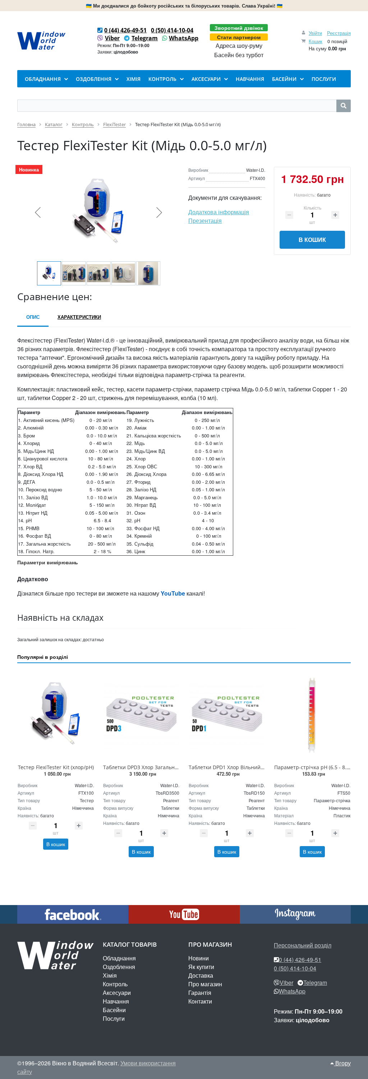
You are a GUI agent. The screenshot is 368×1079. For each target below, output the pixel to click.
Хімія (110, 975)
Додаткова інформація (218, 212)
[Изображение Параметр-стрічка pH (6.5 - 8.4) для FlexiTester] (312, 715)
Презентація (205, 220)
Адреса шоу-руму (239, 45)
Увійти (315, 32)
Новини (198, 958)
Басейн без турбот (238, 55)
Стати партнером (239, 37)
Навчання (116, 1001)
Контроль (115, 984)
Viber (112, 38)
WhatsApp (183, 38)
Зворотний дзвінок (239, 27)
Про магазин (205, 984)
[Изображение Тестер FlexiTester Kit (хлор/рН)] (56, 715)
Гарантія (199, 992)
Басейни (114, 1010)
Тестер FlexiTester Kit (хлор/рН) (56, 767)
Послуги (114, 1018)
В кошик (312, 239)
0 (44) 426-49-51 (125, 30)
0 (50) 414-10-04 (172, 30)
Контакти (200, 1001)
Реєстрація (339, 32)
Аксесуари (117, 992)
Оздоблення (119, 967)
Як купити (201, 967)
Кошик (315, 41)
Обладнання (119, 958)
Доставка (200, 975)
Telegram (145, 38)
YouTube (173, 593)
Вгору (342, 1063)
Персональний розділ (302, 945)
